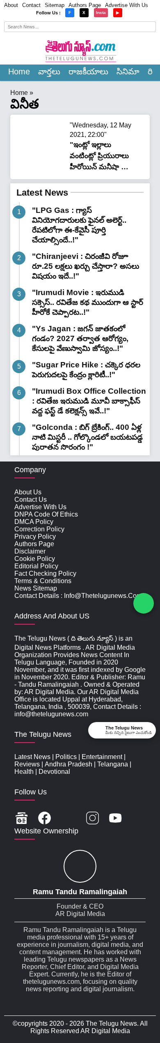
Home (19, 71)
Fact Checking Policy (45, 573)
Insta (101, 12)
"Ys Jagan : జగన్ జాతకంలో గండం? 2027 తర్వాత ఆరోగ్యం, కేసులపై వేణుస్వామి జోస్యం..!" (80, 338)
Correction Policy (39, 529)
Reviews (27, 764)
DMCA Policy (33, 521)
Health (24, 771)
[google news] (21, 819)
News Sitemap (35, 588)
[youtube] (115, 819)
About (11, 5)
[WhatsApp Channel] (143, 603)
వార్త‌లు (49, 71)
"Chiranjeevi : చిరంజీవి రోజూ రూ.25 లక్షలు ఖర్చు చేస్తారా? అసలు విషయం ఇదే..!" (85, 266)
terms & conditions (42, 580)
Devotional (54, 771)
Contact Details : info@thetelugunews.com (78, 595)
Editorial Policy (36, 566)
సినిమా (128, 71)
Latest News (42, 192)
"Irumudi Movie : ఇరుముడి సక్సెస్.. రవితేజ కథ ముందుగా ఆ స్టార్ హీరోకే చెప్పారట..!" (87, 302)
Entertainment (102, 756)
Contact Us (30, 499)
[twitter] (68, 819)
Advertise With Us (126, 5)
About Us (27, 492)
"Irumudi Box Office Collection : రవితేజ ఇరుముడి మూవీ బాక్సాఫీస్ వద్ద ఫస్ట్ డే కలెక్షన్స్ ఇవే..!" (89, 401)
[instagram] (92, 819)
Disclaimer (30, 551)
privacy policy (35, 536)
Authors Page (85, 5)
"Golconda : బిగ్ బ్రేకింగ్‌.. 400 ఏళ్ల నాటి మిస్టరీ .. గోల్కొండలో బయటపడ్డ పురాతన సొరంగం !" (87, 437)
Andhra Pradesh (68, 764)
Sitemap (54, 5)
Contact (31, 5)
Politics (66, 756)
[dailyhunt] (138, 819)
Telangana (112, 764)
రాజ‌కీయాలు (88, 71)
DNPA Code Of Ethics (46, 514)
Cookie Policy (34, 558)
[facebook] (44, 819)
